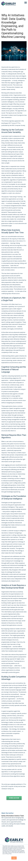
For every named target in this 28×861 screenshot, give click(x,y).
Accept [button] (14, 858)
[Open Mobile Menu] (25, 2)
